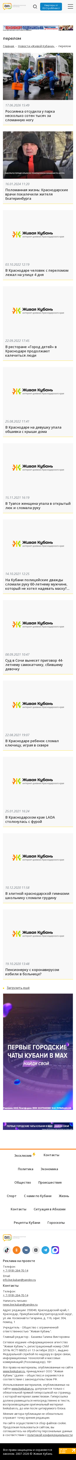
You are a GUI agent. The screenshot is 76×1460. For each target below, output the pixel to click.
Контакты (51, 1155)
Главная (9, 46)
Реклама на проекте (19, 1261)
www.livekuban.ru (14, 1371)
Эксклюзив (23, 1155)
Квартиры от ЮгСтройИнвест (51, 7)
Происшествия (50, 1182)
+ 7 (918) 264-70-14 (15, 1270)
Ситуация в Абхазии (49, 1209)
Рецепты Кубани (27, 1222)
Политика (25, 1169)
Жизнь (64, 1196)
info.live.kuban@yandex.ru (19, 1280)
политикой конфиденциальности (50, 1435)
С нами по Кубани (37, 1196)
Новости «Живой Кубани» (36, 46)
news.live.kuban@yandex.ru (20, 1304)
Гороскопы (56, 1222)
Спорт (12, 1196)
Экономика (49, 1169)
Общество (22, 1182)
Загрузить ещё (18, 988)
